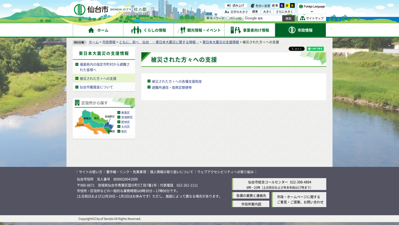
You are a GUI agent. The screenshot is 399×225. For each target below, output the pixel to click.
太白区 (125, 126)
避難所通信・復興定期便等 (172, 87)
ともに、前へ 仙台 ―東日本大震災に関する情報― (159, 41)
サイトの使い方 (90, 171)
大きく (267, 12)
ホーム (94, 41)
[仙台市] (110, 9)
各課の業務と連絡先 (251, 195)
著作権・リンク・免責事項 (126, 171)
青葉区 (125, 112)
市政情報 (109, 41)
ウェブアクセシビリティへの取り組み (225, 171)
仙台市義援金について (96, 86)
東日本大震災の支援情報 (220, 41)
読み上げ (238, 5)
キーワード (217, 18)
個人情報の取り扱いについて (171, 171)
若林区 (125, 122)
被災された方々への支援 (98, 78)
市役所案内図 (251, 203)
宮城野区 (127, 117)
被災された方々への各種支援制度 (177, 81)
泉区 (124, 131)
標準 (275, 5)
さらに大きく (284, 12)
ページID (235, 18)
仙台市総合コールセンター (268, 181)
